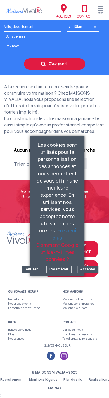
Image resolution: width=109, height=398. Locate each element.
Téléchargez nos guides (77, 334)
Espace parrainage (19, 329)
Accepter (87, 269)
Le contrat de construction (24, 308)
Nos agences (16, 338)
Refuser (31, 269)
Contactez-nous (73, 329)
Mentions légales (43, 379)
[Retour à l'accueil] (24, 10)
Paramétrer (58, 269)
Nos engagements (19, 303)
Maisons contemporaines (78, 303)
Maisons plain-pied (75, 308)
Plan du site (72, 379)
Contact (84, 16)
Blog (11, 334)
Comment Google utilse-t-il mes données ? (57, 252)
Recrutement (11, 379)
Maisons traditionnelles (77, 299)
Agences (63, 16)
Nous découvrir (17, 299)
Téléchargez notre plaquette (80, 338)
